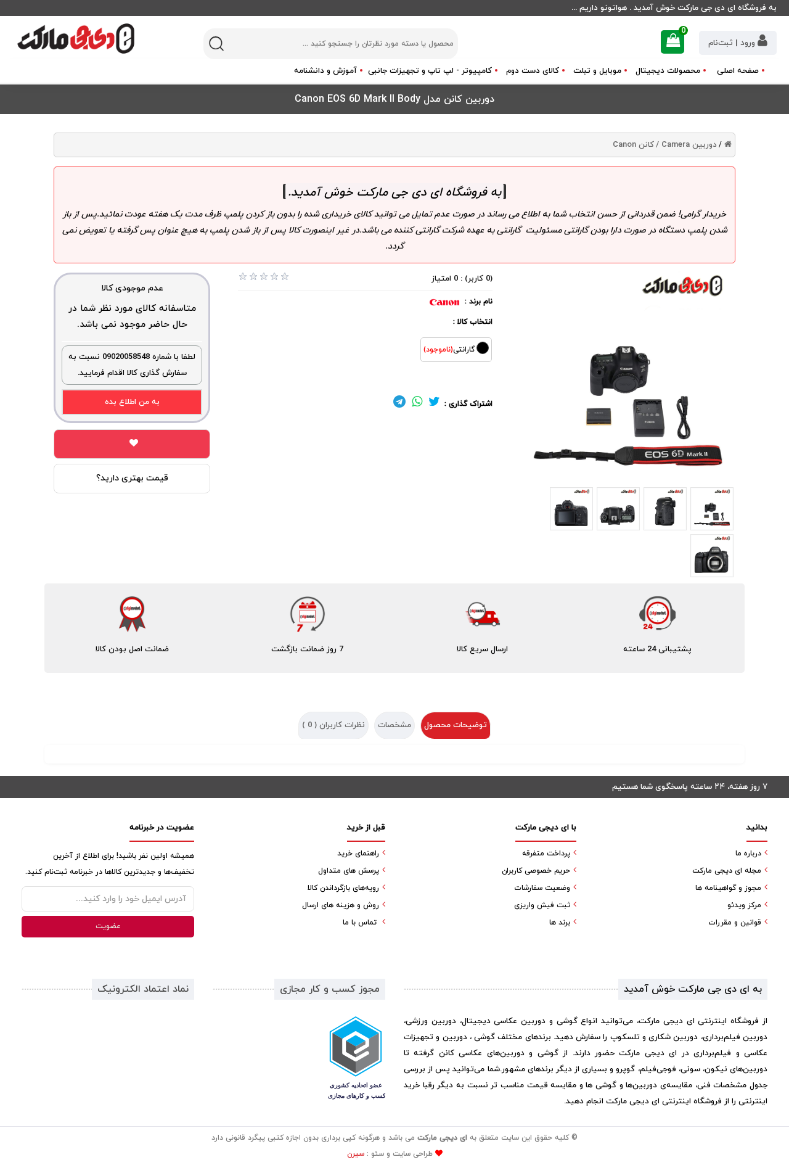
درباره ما (748, 853)
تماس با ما (360, 923)
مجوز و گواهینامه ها (728, 888)
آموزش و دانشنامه (325, 70)
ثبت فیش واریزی (542, 905)
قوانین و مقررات (734, 923)
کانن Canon (633, 144)
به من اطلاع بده (132, 402)
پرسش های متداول (348, 871)
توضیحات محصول (455, 725)
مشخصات (394, 725)
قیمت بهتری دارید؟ (132, 478)
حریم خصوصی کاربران (536, 871)
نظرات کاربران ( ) (333, 725)
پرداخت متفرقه (546, 853)
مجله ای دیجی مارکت (726, 871)
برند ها (559, 923)
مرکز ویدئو (744, 905)
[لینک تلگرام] (399, 404)
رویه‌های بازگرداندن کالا (343, 888)
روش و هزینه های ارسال (340, 905)
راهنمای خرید (358, 853)
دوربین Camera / (686, 144)
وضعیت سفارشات (542, 888)
